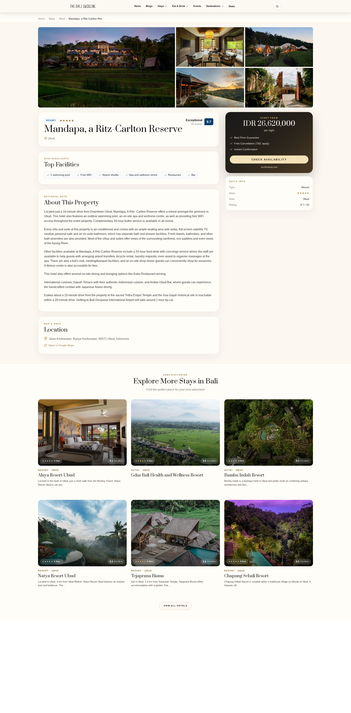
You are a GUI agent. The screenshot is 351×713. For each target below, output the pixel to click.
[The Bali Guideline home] (83, 6)
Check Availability (269, 159)
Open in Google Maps (61, 345)
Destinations (213, 6)
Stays (161, 6)
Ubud (62, 18)
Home (137, 6)
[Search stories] (277, 6)
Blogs (149, 6)
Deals (232, 6)
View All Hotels (175, 606)
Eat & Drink (178, 6)
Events (197, 6)
